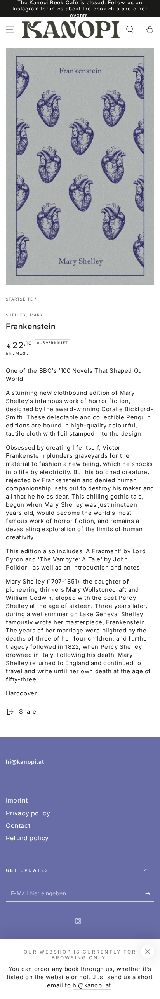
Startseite (19, 299)
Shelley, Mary (24, 315)
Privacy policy (28, 813)
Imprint (17, 800)
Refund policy (27, 838)
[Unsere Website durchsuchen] (130, 29)
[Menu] (10, 29)
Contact (18, 825)
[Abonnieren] (149, 893)
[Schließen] (147, 951)
